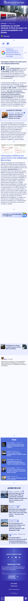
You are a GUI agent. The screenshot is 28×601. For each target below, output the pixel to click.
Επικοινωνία (14, 586)
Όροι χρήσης (14, 583)
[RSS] (19, 557)
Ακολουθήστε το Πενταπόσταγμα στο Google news (12, 214)
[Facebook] (8, 557)
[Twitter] (12, 557)
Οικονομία (3, 23)
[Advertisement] (14, 282)
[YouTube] (16, 557)
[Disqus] (14, 375)
